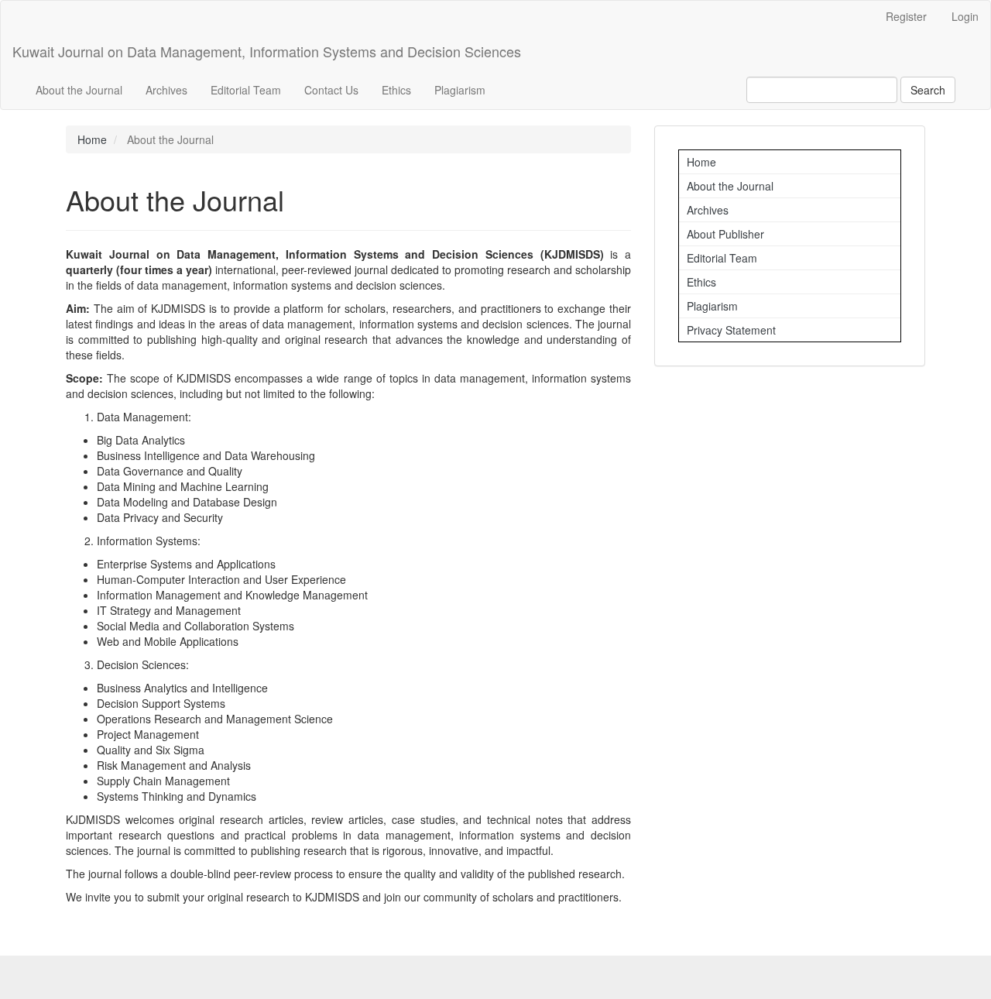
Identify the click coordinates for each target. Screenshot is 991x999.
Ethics (396, 90)
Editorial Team (246, 90)
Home (92, 139)
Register (906, 16)
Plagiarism (459, 90)
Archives (166, 90)
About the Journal (79, 90)
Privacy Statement (731, 330)
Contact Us (331, 90)
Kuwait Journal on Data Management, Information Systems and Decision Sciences (266, 51)
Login (965, 16)
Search (927, 90)
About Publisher (725, 234)
